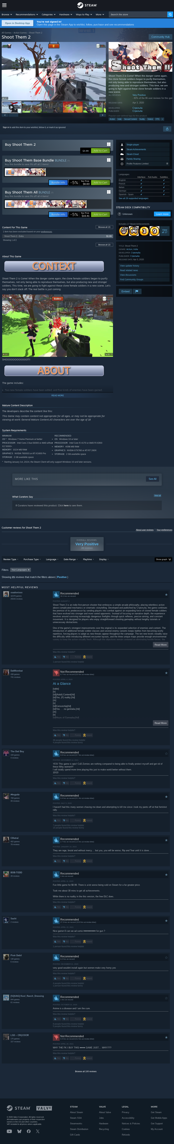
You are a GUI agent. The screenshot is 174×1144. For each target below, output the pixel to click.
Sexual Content (130, 119)
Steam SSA (76, 1118)
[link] (80, 182)
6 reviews (15, 962)
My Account (157, 1129)
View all (157, 496)
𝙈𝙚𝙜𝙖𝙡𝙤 (15, 794)
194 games (15, 755)
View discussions (128, 275)
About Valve (105, 1112)
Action (112, 119)
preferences (46, 231)
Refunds (126, 1134)
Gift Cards (75, 1134)
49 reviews (15, 801)
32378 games (16, 596)
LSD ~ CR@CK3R (20, 1035)
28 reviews (15, 876)
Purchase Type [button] (31, 559)
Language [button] (51, 559)
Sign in (6, 127)
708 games (15, 798)
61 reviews (15, 1002)
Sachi (13, 918)
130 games (15, 959)
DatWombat (17, 670)
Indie (119, 119)
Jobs (101, 1118)
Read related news (129, 270)
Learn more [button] (162, 214)
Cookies (126, 1129)
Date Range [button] (70, 559)
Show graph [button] (161, 559)
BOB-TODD (16, 872)
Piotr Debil (16, 955)
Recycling (104, 1129)
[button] (7, 14)
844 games (15, 999)
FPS (157, 119)
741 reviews (16, 677)
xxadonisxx (16, 592)
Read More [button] (161, 644)
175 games (15, 1039)
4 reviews (15, 758)
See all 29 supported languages (133, 198)
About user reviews (145, 530)
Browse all (104, 227)
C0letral (15, 838)
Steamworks (76, 1123)
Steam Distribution (79, 1129)
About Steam (76, 1112)
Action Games (20, 32)
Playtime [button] (87, 559)
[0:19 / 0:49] (54, 71)
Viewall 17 (164, 231)
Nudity (142, 119)
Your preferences (164, 530)
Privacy (125, 1112)
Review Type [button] (9, 559)
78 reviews (15, 844)
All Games (6, 32)
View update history (129, 265)
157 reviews (16, 1042)
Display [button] (103, 559)
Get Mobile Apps (159, 1118)
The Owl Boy (17, 751)
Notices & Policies (131, 1123)
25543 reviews (17, 599)
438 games (15, 674)
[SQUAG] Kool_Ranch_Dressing (27, 996)
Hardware (103, 1123)
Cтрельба (137, 108)
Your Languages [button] (19, 570)
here (66, 505)
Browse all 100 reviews (86, 1071)
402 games (15, 842)
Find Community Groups (131, 279)
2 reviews (15, 922)
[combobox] (138, 14)
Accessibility (128, 1118)
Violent (150, 119)
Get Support (157, 1123)
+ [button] (162, 119)
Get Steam (156, 1112)
